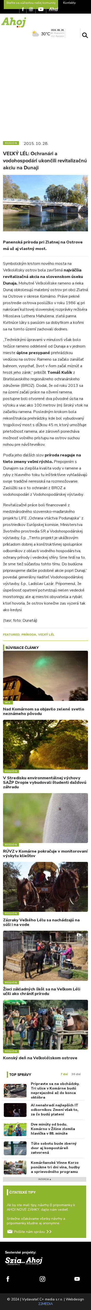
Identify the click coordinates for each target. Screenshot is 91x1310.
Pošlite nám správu (29, 1231)
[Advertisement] (45, 88)
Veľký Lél (46, 635)
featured (11, 635)
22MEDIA (45, 1303)
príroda (28, 635)
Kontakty (69, 3)
